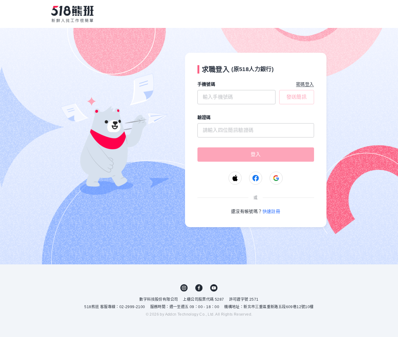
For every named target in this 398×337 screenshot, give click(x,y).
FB (199, 288)
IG (184, 288)
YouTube (214, 288)
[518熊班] (72, 14)
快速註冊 (271, 211)
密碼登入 (305, 84)
